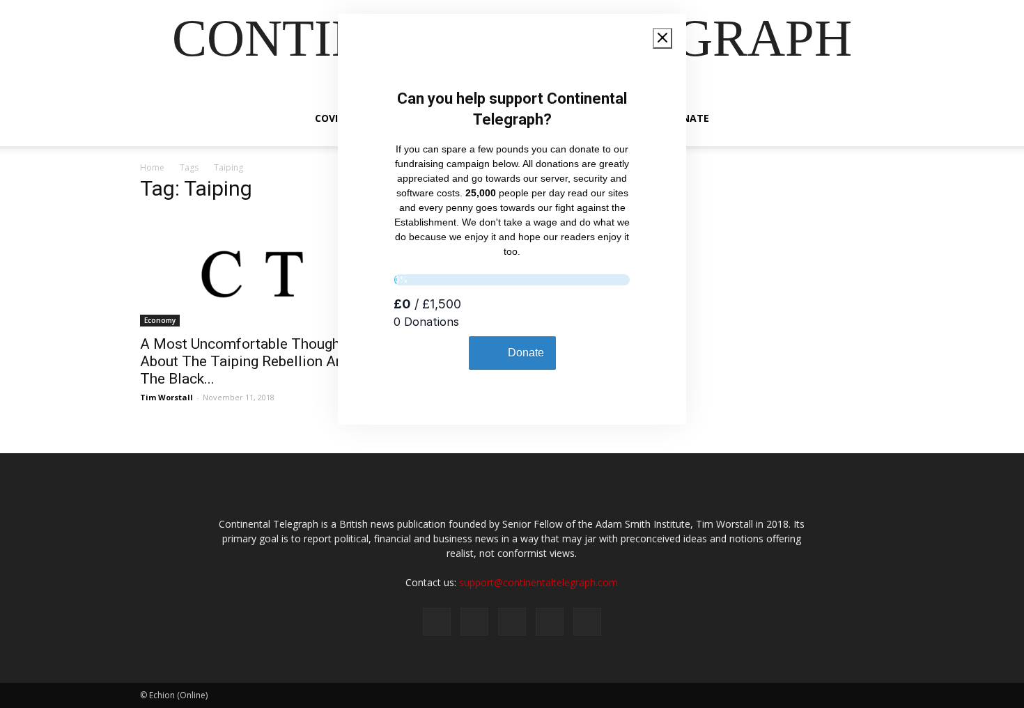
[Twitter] (474, 622)
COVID (330, 118)
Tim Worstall (166, 397)
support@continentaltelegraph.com (538, 582)
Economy (160, 320)
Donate (688, 118)
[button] (867, 119)
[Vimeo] (512, 622)
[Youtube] (587, 622)
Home (152, 167)
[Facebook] (437, 622)
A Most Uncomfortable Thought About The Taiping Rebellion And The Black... (246, 361)
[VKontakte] (550, 622)
